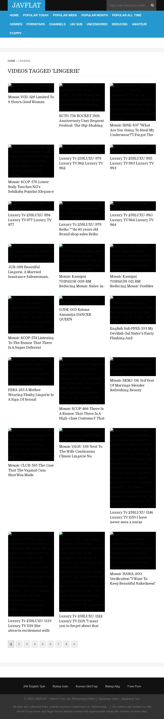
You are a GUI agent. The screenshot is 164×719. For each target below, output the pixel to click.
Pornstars (35, 24)
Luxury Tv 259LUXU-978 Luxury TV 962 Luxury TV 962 (81, 163)
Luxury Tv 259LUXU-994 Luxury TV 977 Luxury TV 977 (29, 220)
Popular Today (36, 15)
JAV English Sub (34, 686)
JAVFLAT (26, 5)
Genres (16, 24)
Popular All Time (126, 15)
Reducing (120, 24)
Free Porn (134, 686)
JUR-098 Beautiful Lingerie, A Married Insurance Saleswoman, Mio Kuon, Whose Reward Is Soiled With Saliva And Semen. (29, 279)
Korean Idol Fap (87, 686)
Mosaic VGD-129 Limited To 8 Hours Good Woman (31, 99)
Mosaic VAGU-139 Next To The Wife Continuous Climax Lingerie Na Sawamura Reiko (80, 454)
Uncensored (97, 24)
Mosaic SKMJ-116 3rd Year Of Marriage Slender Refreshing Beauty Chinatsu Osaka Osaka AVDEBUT (132, 390)
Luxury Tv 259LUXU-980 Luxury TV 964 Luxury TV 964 (131, 220)
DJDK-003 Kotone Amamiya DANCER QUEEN (75, 314)
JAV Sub (76, 24)
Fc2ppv (15, 33)
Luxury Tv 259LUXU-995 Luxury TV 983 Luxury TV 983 (132, 163)
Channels (57, 24)
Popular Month (94, 15)
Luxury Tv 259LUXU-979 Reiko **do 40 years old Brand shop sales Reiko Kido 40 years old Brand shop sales (80, 234)
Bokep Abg (112, 686)
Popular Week (65, 15)
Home (14, 15)
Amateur (139, 24)
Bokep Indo (60, 686)
